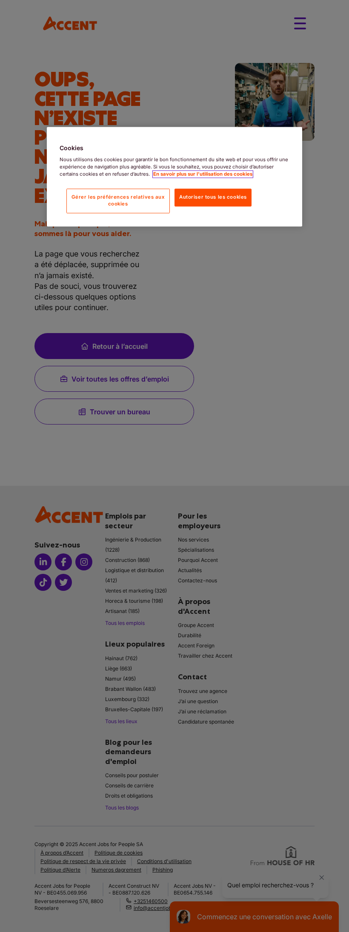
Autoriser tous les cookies (213, 197)
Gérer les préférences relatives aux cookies (118, 200)
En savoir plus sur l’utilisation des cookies (202, 174)
